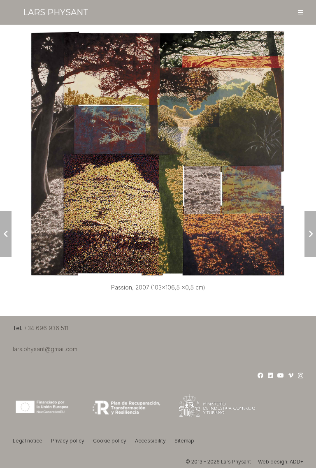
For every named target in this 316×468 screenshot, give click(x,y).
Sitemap (184, 441)
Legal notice (27, 441)
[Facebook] (260, 375)
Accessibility (150, 441)
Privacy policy (67, 441)
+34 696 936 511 (46, 327)
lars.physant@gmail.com (45, 348)
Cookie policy (109, 441)
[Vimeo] (290, 375)
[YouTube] (280, 375)
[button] (300, 12)
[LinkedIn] (270, 375)
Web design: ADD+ (280, 462)
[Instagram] (300, 376)
